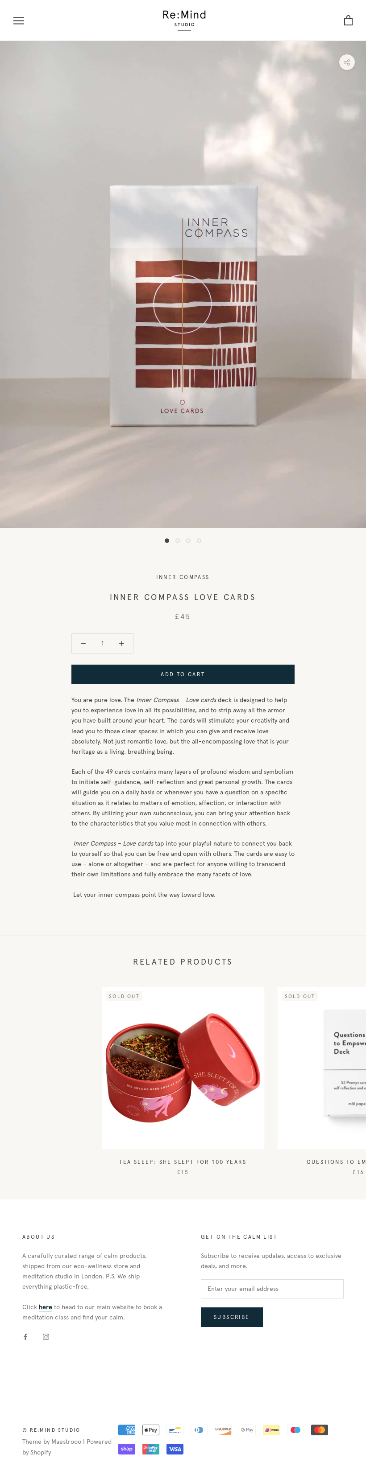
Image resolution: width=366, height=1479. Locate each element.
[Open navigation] (18, 21)
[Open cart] (348, 21)
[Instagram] (46, 1336)
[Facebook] (25, 1336)
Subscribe (232, 1317)
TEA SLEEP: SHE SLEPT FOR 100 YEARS (183, 1162)
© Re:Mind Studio (51, 1430)
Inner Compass (182, 577)
